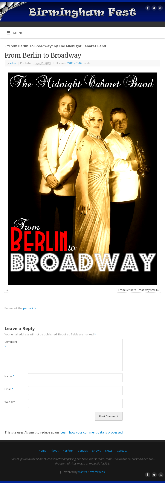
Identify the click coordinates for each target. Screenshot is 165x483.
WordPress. (97, 472)
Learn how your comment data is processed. (91, 432)
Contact (122, 450)
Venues (83, 450)
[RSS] (160, 8)
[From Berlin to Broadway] (82, 178)
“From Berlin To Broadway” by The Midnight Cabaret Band (55, 46)
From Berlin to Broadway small (137, 290)
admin (13, 63)
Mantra (82, 472)
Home (42, 450)
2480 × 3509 (74, 63)
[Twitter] (153, 8)
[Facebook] (147, 8)
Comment (10, 344)
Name (9, 376)
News (109, 450)
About (54, 450)
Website (10, 402)
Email (9, 389)
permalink (29, 308)
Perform (68, 450)
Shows (96, 450)
